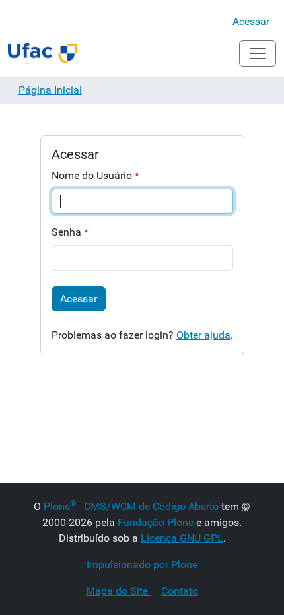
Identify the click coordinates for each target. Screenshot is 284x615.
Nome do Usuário (93, 175)
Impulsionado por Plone (142, 564)
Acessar (250, 21)
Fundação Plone (156, 522)
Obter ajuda (203, 335)
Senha (68, 232)
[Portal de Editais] (42, 53)
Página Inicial (50, 90)
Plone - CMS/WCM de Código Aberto (131, 506)
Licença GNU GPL (182, 538)
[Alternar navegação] (257, 53)
